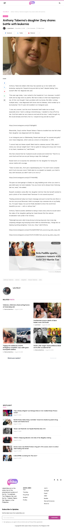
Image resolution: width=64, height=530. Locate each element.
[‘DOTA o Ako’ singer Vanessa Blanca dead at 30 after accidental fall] (47, 335)
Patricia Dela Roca (8, 309)
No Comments (31, 28)
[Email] (4, 100)
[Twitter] (4, 87)
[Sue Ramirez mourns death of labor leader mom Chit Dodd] (47, 310)
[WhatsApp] (4, 95)
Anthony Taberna (8, 279)
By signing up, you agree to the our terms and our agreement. (23, 522)
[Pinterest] (4, 91)
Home (12, 11)
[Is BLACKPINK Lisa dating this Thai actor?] (7, 458)
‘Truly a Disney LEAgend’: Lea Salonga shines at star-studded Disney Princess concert (35, 411)
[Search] (59, 3)
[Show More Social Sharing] (39, 33)
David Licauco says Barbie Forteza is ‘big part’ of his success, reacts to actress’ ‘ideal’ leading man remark (36, 447)
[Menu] (5, 3)
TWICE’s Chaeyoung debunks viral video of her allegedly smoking (32, 438)
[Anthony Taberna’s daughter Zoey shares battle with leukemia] (32, 56)
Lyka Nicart (11, 28)
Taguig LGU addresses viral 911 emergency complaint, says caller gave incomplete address (16, 347)
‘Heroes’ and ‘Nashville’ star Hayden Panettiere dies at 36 (30, 429)
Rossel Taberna (32, 279)
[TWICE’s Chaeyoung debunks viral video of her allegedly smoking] (7, 440)
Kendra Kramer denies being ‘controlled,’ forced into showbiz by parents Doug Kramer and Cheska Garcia (36, 420)
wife (40, 279)
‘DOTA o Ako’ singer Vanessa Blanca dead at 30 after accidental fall (47, 346)
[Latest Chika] (32, 3)
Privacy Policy (33, 522)
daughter (23, 279)
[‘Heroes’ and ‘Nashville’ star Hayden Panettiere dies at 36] (7, 431)
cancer (17, 279)
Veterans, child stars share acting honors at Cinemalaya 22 (16, 306)
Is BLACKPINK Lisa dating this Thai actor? (25, 455)
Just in (5, 16)
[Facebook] (4, 83)
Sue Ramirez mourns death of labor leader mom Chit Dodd (45, 321)
